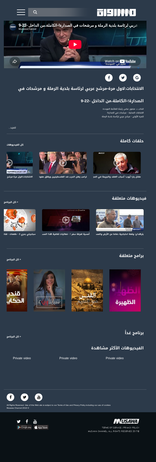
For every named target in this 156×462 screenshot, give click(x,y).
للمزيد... (12, 127)
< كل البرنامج (11, 202)
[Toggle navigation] (21, 12)
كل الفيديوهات (15, 145)
